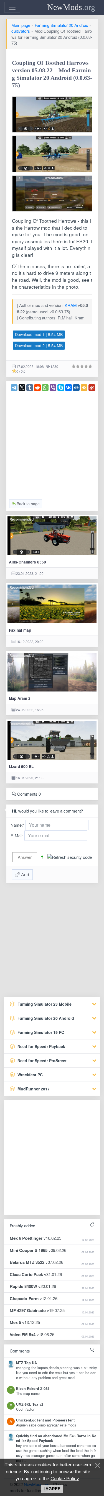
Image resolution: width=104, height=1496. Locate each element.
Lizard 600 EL (21, 766)
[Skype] (60, 387)
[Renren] (76, 387)
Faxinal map (20, 630)
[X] (22, 387)
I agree (52, 1489)
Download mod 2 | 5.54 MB (39, 345)
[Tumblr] (29, 387)
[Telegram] (14, 387)
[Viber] (53, 387)
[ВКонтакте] (68, 387)
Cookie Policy (64, 1478)
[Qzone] (84, 387)
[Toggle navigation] (12, 7)
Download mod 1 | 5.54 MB (39, 334)
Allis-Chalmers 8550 (27, 562)
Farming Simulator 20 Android (61, 25)
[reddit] (37, 387)
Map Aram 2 (20, 698)
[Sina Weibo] (91, 387)
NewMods (71, 7)
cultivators (20, 31)
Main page (20, 25)
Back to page (28, 503)
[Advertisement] (52, 443)
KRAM (71, 305)
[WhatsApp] (45, 387)
